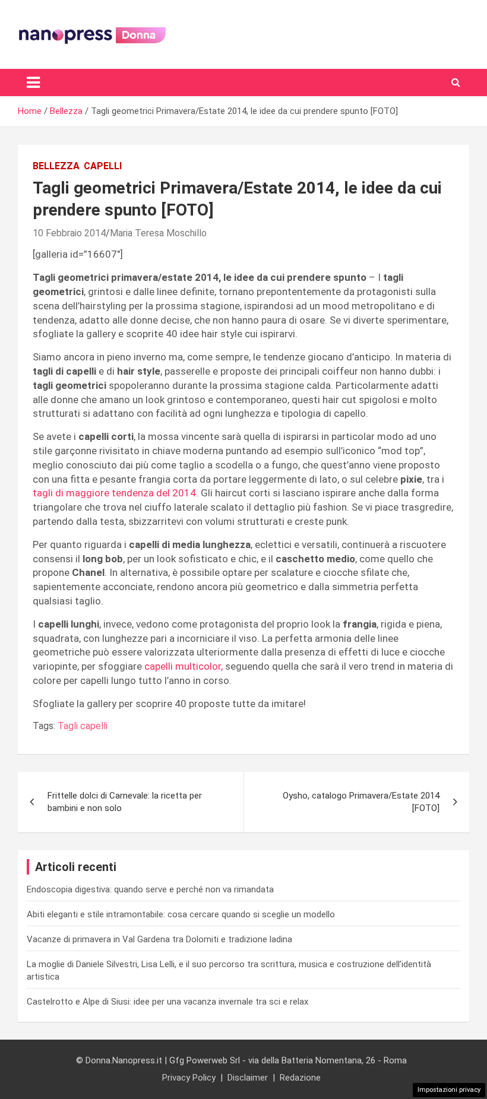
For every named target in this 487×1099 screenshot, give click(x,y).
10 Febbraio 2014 (69, 233)
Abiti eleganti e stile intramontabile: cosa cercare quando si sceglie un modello (181, 914)
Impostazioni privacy (449, 1090)
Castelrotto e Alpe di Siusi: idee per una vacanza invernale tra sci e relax (167, 1001)
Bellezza (56, 166)
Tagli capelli (82, 725)
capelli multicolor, (183, 666)
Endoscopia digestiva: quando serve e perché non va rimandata (150, 889)
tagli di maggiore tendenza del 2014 (114, 493)
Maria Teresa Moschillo (158, 233)
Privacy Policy (189, 1077)
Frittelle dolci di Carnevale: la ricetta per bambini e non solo (125, 801)
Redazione (300, 1077)
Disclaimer (247, 1077)
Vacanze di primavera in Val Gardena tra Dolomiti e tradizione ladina (159, 939)
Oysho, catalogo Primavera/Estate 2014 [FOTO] (361, 801)
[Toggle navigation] (33, 82)
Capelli (103, 166)
